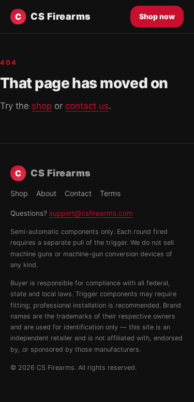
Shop (19, 193)
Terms (110, 193)
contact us (87, 106)
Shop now (157, 16)
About (46, 193)
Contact (78, 193)
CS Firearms (53, 16)
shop (42, 106)
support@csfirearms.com (91, 213)
